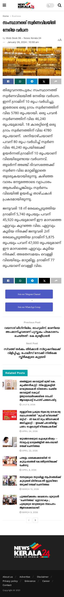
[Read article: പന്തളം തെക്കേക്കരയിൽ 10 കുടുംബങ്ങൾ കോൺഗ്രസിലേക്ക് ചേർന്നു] (10, 461)
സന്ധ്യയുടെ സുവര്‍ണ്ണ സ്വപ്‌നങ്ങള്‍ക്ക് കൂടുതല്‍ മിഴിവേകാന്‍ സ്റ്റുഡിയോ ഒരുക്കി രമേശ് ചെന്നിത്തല (40, 481)
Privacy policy (10, 581)
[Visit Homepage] (26, 5)
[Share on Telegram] (32, 81)
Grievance (30, 581)
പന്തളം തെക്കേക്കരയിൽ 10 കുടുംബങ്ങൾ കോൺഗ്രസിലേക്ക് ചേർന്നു (38, 461)
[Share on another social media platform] (55, 81)
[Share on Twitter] (43, 81)
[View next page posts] (35, 520)
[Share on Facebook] (8, 81)
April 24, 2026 (29, 431)
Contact (7, 585)
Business (16, 16)
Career (46, 581)
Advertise (25, 576)
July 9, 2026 (28, 404)
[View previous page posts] (28, 520)
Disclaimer (43, 576)
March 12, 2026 (30, 489)
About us (8, 576)
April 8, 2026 (28, 470)
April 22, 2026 (29, 450)
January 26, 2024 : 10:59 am (23, 42)
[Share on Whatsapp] (20, 81)
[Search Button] (59, 5)
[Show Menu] (4, 5)
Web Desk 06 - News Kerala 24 (23, 38)
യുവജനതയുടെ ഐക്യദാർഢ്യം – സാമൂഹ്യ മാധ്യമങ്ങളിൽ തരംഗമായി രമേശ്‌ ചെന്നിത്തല (39, 442)
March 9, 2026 (29, 512)
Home (6, 16)
